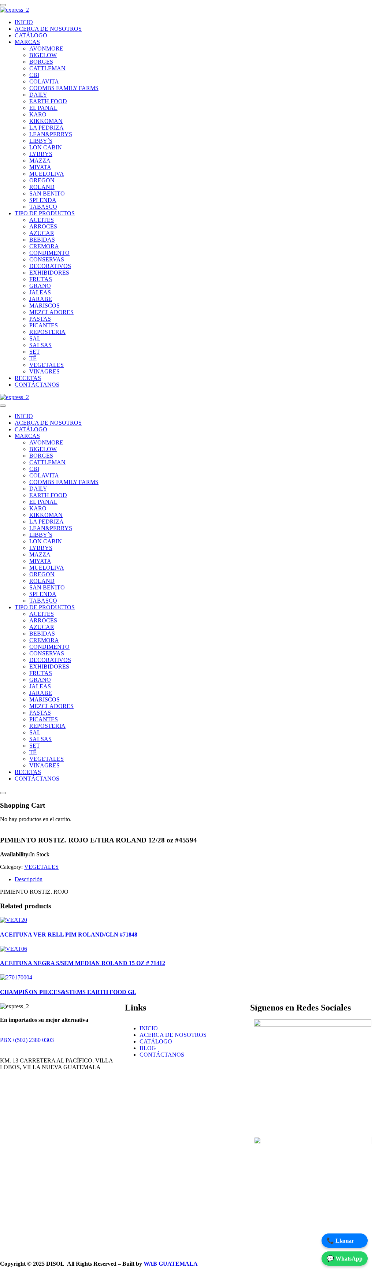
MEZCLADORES (51, 312)
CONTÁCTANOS (37, 384)
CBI (34, 75)
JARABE (40, 299)
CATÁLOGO (31, 35)
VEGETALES (46, 365)
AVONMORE (46, 48)
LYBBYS (40, 154)
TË (33, 358)
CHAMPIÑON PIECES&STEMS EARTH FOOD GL (68, 992)
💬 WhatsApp (345, 1258)
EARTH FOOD (48, 101)
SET (34, 352)
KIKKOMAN (46, 121)
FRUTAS (40, 279)
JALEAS (40, 292)
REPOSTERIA (47, 332)
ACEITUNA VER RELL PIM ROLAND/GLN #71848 (68, 934)
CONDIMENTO (49, 253)
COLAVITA (44, 81)
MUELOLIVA (46, 174)
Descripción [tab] (28, 879)
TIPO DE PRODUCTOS (45, 213)
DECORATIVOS (50, 266)
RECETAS (28, 378)
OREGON (42, 180)
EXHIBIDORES (49, 272)
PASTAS (40, 319)
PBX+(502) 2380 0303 (27, 1040)
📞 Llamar (340, 1240)
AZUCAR (41, 233)
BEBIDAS (42, 240)
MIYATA (40, 167)
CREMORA (44, 246)
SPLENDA (42, 200)
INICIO (24, 22)
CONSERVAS (46, 259)
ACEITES (41, 220)
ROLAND (42, 187)
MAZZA (40, 160)
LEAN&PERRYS (50, 134)
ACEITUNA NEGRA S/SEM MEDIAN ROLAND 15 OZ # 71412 (82, 963)
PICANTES (43, 325)
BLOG (148, 1048)
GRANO (40, 286)
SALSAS (40, 345)
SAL (35, 338)
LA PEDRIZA (46, 127)
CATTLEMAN (47, 68)
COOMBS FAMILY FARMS (64, 88)
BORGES (41, 62)
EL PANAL (43, 108)
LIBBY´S (40, 141)
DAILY (38, 95)
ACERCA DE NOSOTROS (48, 29)
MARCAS (27, 42)
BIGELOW (43, 55)
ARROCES (43, 226)
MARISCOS (44, 305)
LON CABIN (45, 147)
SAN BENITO (47, 193)
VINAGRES (44, 371)
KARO (38, 114)
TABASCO (43, 207)
